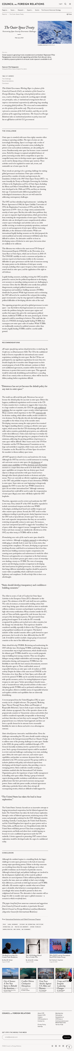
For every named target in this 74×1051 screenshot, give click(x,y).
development (35, 462)
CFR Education (42, 1019)
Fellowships (59, 1015)
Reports (4, 14)
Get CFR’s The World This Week (14, 1032)
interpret (5, 486)
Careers (40, 1017)
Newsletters (59, 1017)
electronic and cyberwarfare (37, 465)
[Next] (70, 980)
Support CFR (41, 1015)
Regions (4, 10)
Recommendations (7, 81)
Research (20, 10)
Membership (59, 1013)
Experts (29, 10)
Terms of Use (59, 1024)
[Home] (23, 4)
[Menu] (70, 4)
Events (37, 10)
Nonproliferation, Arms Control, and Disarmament (16, 929)
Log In (60, 4)
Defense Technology (35, 926)
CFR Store (59, 1019)
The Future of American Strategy (51, 10)
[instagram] (63, 1046)
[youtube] (59, 1046)
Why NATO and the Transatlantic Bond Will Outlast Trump (60, 956)
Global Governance (13, 924)
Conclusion (5, 83)
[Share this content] (69, 1047)
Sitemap (40, 1026)
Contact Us (41, 1021)
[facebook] (52, 1046)
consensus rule (41, 413)
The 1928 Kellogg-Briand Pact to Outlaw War (34, 956)
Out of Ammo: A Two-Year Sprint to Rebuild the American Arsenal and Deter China (10, 985)
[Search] (65, 4)
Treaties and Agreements (21, 926)
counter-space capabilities (11, 465)
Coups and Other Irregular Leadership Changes (63, 984)
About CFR (41, 1013)
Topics (12, 10)
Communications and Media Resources (62, 1021)
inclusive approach (29, 540)
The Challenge (6, 79)
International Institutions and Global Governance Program (23, 919)
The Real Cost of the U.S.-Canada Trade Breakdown (10, 956)
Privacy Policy (42, 1024)
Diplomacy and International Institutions (31, 924)
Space (4, 924)
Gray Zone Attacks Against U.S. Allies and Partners (45, 984)
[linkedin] (56, 1046)
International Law (8, 926)
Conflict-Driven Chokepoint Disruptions (27, 983)
